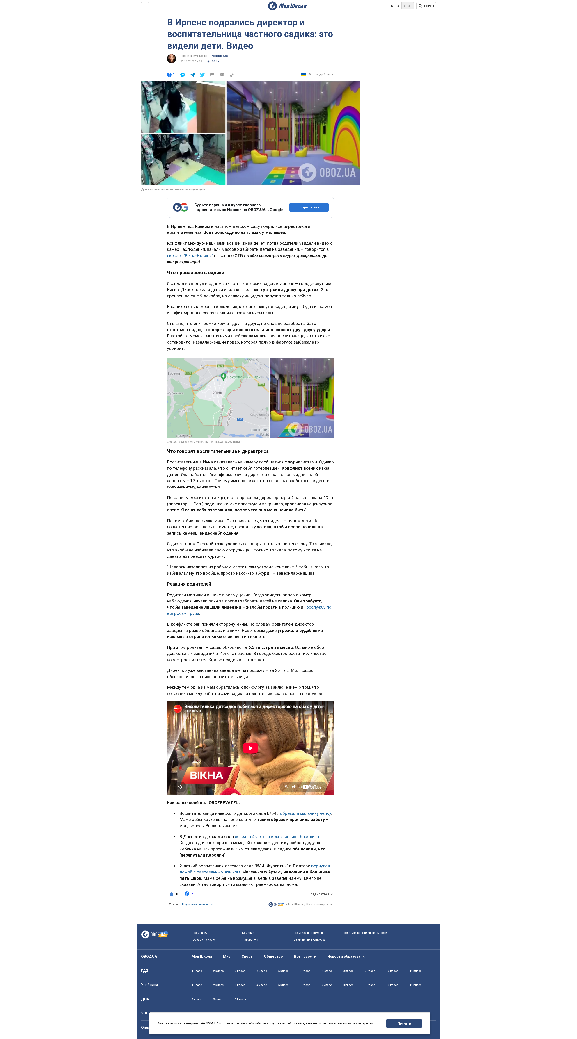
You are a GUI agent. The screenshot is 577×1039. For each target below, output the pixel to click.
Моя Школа (220, 55)
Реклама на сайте (203, 940)
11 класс (415, 971)
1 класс (197, 971)
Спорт (247, 956)
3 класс (240, 971)
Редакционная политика (197, 904)
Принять (404, 1023)
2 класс (218, 971)
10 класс (392, 971)
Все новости (305, 956)
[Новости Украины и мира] (276, 905)
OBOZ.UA (149, 956)
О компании (200, 932)
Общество (273, 956)
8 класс (348, 971)
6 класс (305, 971)
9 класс (370, 971)
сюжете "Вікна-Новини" (190, 255)
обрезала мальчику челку (305, 813)
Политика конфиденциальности (365, 932)
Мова (395, 6)
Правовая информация (308, 932)
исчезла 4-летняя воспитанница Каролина (277, 836)
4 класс (261, 971)
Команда (248, 932)
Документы (250, 940)
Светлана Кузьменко (194, 55)
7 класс (326, 971)
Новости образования (346, 956)
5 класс (283, 971)
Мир (226, 956)
